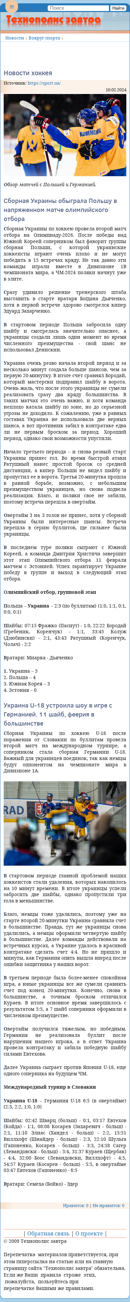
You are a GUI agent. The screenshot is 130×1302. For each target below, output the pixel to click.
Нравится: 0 (75, 1205)
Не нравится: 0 (108, 1205)
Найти (118, 8)
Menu (11, 12)
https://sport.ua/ (44, 83)
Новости (14, 38)
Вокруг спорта (44, 38)
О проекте (89, 1233)
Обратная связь (48, 1233)
